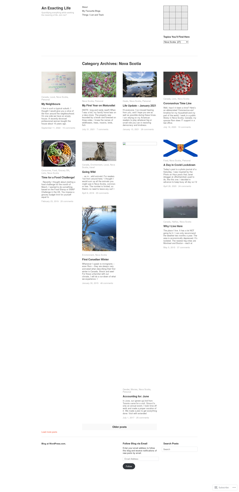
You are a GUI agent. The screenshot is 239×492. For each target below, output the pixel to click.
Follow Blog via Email (135, 443)
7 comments (102, 129)
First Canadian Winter (95, 259)
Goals (125, 100)
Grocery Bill (63, 170)
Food (165, 160)
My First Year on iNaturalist (98, 105)
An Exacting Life (56, 8)
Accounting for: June (136, 396)
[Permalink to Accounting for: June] (140, 264)
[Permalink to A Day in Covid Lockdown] (180, 148)
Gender (126, 389)
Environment (96, 164)
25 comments (142, 417)
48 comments (106, 283)
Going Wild (89, 172)
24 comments (184, 186)
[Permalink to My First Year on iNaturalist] (99, 84)
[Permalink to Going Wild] (99, 151)
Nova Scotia (62, 96)
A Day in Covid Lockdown (179, 165)
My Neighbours (50, 104)
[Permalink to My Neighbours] (58, 82)
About (85, 7)
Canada (45, 96)
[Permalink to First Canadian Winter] (99, 228)
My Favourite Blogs (91, 11)
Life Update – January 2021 (139, 105)
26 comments (147, 129)
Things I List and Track (93, 14)
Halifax (175, 221)
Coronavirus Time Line (177, 103)
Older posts (119, 427)
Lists (174, 98)
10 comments (184, 126)
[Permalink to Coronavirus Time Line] (180, 83)
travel (92, 167)
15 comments (68, 127)
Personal (45, 99)
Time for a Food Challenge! (58, 177)
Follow (129, 466)
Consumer (46, 170)
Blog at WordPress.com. (53, 443)
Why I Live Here (173, 226)
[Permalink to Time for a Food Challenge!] (58, 153)
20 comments (66, 201)
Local (52, 96)
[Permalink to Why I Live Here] (180, 208)
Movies (134, 389)
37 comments (183, 247)
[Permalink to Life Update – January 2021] (140, 84)
